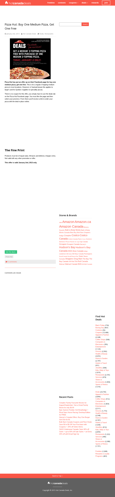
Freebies (98, 451)
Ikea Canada (78, 251)
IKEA (70, 251)
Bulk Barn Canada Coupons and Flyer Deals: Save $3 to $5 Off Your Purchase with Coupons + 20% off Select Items (75, 424)
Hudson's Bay (67, 247)
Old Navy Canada (78, 254)
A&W (60, 222)
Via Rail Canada (81, 261)
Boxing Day (99, 328)
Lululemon (62, 254)
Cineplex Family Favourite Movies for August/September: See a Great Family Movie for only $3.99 (73, 405)
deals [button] (84, 3)
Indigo (86, 251)
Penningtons (88, 254)
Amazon (68, 222)
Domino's (89, 239)
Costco (75, 235)
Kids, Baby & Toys (102, 370)
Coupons (98, 332)
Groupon (62, 244)
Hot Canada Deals (29, 34)
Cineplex (67, 235)
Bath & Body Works (73, 230)
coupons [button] (73, 3)
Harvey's (83, 244)
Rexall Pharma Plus (73, 256)
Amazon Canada (71, 226)
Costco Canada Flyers (75, 239)
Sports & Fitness (101, 384)
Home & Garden (101, 358)
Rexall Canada (63, 256)
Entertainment (100, 347)
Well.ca (81, 264)
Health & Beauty (101, 354)
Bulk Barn (80, 232)
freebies (51, 3)
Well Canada (88, 264)
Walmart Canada (71, 264)
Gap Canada (84, 242)
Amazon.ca (83, 222)
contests (62, 3)
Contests (98, 330)
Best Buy (73, 232)
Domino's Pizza (64, 242)
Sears (81, 256)
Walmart (62, 264)
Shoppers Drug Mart (73, 259)
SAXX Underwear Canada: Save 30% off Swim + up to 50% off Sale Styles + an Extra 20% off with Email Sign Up (75, 431)
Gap (78, 241)
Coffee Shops (100, 339)
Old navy (69, 254)
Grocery (98, 351)
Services (98, 377)
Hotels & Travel (101, 363)
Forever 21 (73, 241)
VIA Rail (71, 261)
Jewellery (98, 368)
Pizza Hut (9, 257)
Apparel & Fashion (102, 335)
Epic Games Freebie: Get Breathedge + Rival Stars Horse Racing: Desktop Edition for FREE (74, 412)
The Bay (86, 259)
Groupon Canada (73, 244)
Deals (42, 34)
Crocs (84, 239)
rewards (95, 3)
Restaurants (49, 34)
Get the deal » (11, 252)
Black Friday (100, 325)
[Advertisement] (30, 125)
